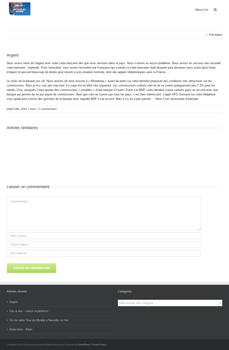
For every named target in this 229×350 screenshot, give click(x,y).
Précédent (215, 34)
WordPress (84, 344)
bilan (33, 109)
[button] (215, 9)
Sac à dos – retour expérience (28, 311)
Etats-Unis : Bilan (20, 329)
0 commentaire (48, 109)
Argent (13, 302)
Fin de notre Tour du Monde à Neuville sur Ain (38, 320)
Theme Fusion (99, 344)
